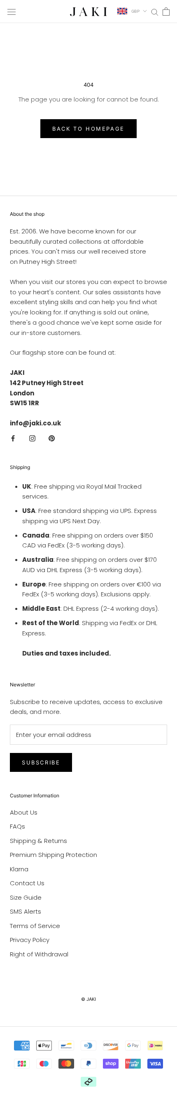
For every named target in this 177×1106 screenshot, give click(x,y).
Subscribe (41, 762)
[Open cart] (166, 11)
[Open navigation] (11, 11)
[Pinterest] (52, 438)
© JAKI (88, 999)
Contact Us (27, 883)
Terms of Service (35, 925)
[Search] (154, 11)
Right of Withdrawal (39, 954)
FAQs (17, 826)
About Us (23, 812)
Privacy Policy (29, 939)
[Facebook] (13, 438)
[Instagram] (32, 438)
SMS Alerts (25, 911)
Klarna (19, 869)
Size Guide (26, 897)
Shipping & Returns (38, 840)
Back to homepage (88, 128)
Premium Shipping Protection (53, 854)
